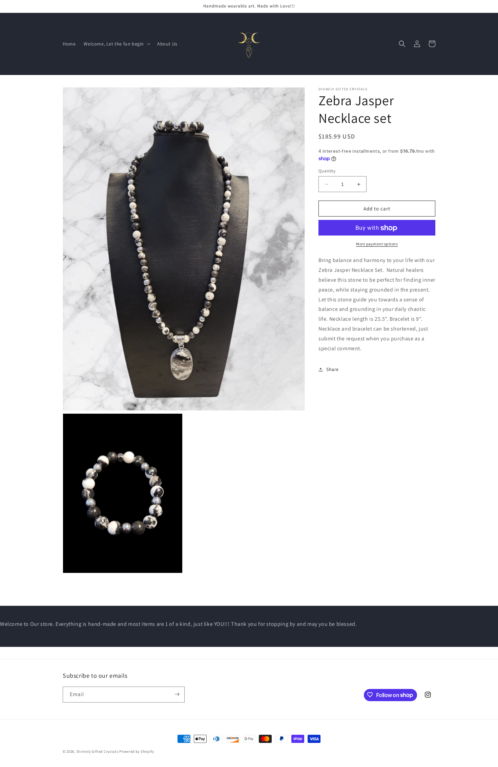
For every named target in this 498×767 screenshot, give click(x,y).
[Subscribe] (176, 694)
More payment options (377, 244)
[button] (116, 44)
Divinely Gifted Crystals (98, 751)
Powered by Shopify (136, 751)
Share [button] (332, 369)
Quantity (326, 171)
